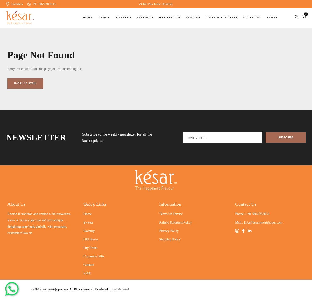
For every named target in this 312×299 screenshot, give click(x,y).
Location (17, 4)
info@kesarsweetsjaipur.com (263, 222)
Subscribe (285, 137)
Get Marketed (120, 289)
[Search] (296, 17)
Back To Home (25, 83)
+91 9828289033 (44, 4)
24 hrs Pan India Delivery (156, 4)
